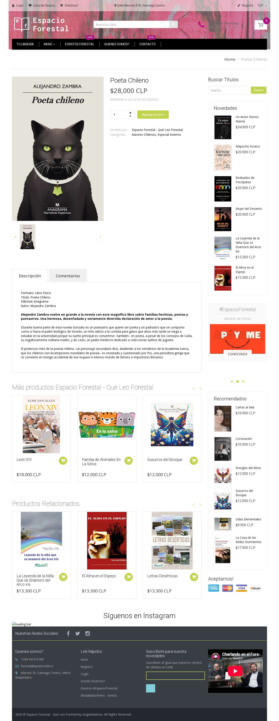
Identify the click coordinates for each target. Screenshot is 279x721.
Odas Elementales (248, 519)
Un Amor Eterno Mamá (247, 119)
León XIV (24, 459)
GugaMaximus (92, 714)
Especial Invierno (169, 134)
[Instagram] (88, 633)
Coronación (244, 439)
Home (229, 59)
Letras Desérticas (97, 576)
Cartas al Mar (245, 407)
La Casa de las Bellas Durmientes (249, 539)
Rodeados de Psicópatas (245, 180)
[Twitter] (78, 633)
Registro (86, 667)
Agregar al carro (153, 114)
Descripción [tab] (30, 275)
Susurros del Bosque (164, 459)
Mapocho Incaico (248, 146)
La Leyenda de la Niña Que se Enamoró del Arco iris (248, 244)
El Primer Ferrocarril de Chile (167, 578)
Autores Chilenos (144, 134)
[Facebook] (68, 633)
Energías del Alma (248, 468)
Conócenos (237, 354)
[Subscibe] (150, 688)
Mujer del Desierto (249, 208)
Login (84, 674)
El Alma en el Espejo (34, 576)
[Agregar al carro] (63, 461)
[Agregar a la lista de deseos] (15, 401)
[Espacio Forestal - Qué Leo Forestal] (41, 23)
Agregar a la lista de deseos (134, 99)
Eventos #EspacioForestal (99, 688)
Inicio (84, 659)
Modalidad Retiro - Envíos (99, 695)
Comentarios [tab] (68, 275)
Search (259, 90)
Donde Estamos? (93, 681)
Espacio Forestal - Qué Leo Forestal (157, 130)
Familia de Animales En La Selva (101, 461)
